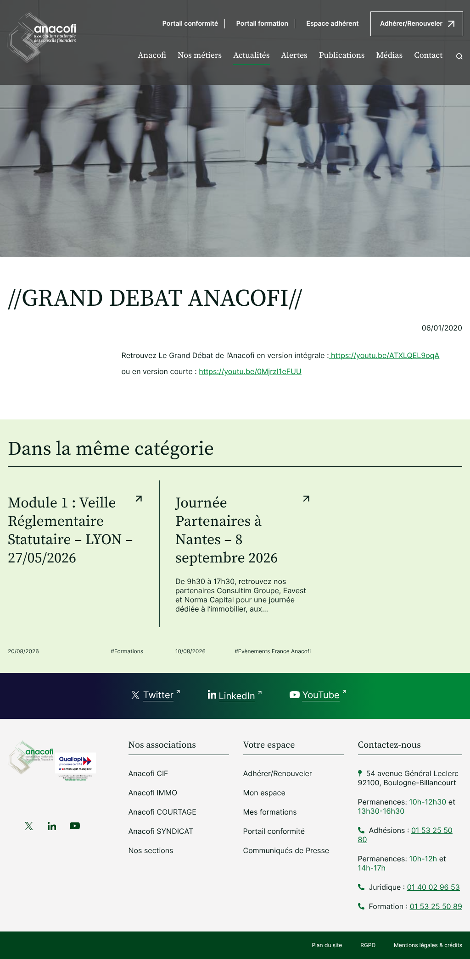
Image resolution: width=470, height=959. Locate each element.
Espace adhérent (333, 24)
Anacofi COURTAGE (162, 811)
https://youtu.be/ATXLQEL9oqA (384, 355)
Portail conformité (190, 24)
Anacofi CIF (148, 773)
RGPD (367, 945)
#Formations (127, 651)
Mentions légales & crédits (428, 945)
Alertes (294, 55)
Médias (389, 55)
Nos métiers (200, 55)
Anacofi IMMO (153, 792)
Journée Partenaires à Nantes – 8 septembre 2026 (226, 531)
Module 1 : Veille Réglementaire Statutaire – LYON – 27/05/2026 (70, 531)
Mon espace (264, 792)
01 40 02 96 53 (433, 887)
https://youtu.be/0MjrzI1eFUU (250, 371)
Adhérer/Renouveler (411, 24)
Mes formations (270, 811)
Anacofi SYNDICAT (161, 831)
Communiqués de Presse (286, 850)
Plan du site (327, 945)
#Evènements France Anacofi (273, 651)
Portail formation (262, 24)
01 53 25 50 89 (436, 906)
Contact (428, 55)
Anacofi (152, 55)
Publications (342, 55)
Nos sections (151, 850)
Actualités (251, 55)
